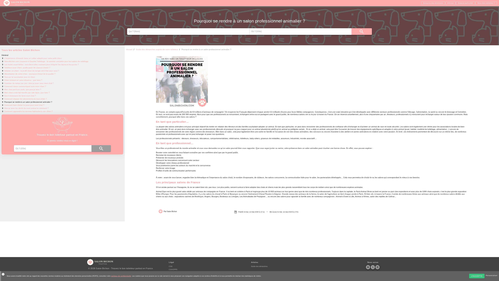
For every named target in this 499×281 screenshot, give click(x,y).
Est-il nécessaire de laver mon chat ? (20, 96)
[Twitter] (373, 267)
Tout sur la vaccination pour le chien (19, 77)
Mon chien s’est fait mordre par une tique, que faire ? (27, 93)
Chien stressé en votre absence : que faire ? (23, 80)
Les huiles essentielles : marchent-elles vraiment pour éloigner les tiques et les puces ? (41, 64)
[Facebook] (368, 267)
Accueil (129, 49)
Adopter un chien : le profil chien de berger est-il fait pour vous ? (31, 71)
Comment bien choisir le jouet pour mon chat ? (24, 105)
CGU (170, 266)
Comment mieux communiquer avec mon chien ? (25, 86)
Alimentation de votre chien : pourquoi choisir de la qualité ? (29, 74)
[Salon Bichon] (17, 5)
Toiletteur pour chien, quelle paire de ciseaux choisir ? (27, 68)
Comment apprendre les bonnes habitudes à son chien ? (28, 111)
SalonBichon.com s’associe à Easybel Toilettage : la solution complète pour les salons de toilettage (46, 61)
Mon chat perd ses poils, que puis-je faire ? (22, 89)
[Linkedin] (377, 267)
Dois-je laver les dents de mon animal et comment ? (26, 108)
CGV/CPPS (173, 269)
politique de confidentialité (121, 276)
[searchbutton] (362, 31)
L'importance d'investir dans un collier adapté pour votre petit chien (33, 58)
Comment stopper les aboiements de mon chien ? (25, 99)
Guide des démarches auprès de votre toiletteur (157, 49)
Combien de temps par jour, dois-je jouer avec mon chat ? (29, 83)
